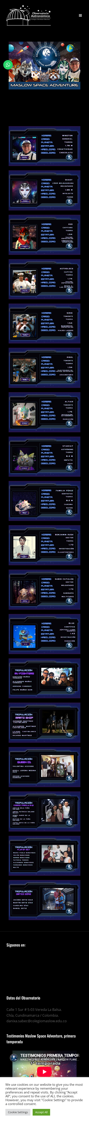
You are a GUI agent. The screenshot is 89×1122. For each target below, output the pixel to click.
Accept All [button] (41, 1112)
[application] (44, 1072)
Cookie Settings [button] (18, 1112)
